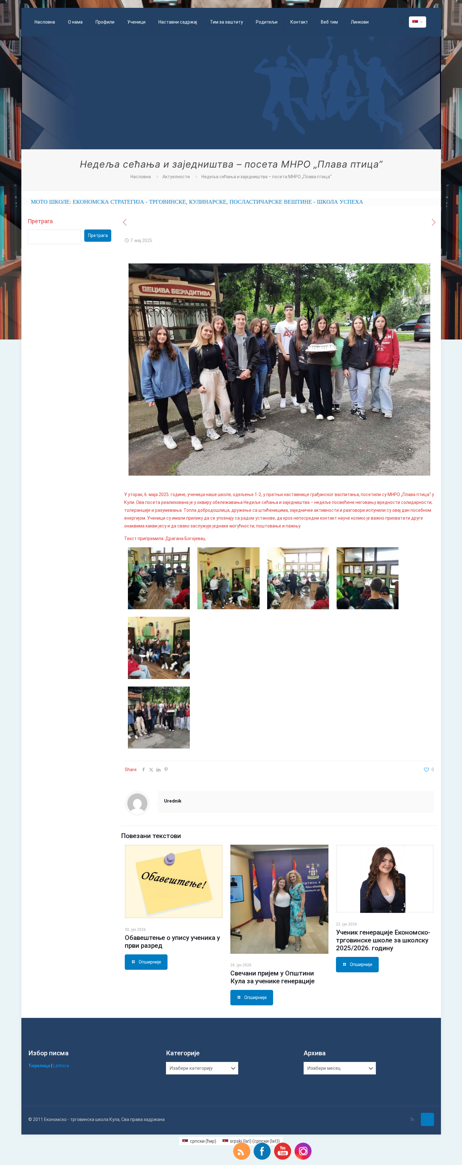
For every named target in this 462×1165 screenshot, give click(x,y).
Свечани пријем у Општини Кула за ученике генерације (272, 977)
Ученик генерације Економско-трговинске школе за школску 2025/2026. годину (383, 940)
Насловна (140, 176)
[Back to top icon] (427, 1119)
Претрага (40, 221)
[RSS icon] (412, 1119)
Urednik (172, 801)
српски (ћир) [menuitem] (203, 1141)
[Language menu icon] (417, 22)
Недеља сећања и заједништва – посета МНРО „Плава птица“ (266, 176)
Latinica (61, 1065)
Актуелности (176, 176)
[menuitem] (199, 1141)
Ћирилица (39, 1065)
